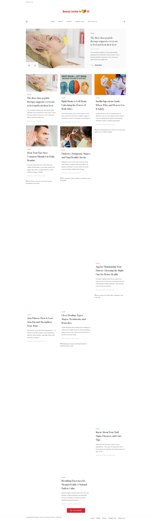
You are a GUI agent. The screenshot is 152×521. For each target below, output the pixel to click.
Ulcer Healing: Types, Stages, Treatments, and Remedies (73, 319)
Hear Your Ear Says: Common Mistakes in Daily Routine (41, 156)
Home (52, 21)
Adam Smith (76, 122)
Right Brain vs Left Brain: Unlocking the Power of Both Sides (74, 105)
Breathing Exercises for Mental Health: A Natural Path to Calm (74, 485)
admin (39, 121)
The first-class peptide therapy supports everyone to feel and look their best (104, 41)
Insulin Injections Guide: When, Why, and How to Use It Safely (110, 105)
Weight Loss (79, 21)
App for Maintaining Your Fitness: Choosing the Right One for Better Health (109, 270)
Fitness (69, 21)
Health (60, 21)
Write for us (29, 2)
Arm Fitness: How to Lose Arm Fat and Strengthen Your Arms (40, 322)
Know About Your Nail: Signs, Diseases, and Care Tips (109, 436)
